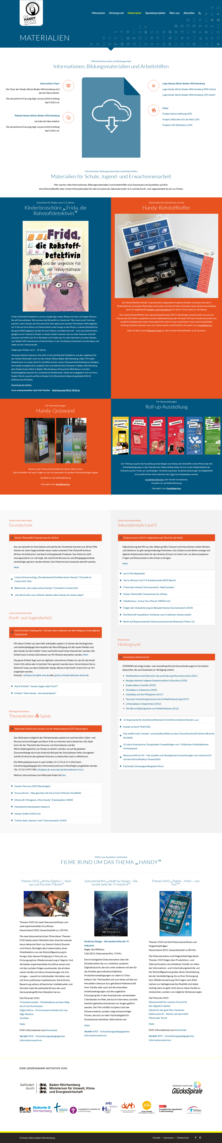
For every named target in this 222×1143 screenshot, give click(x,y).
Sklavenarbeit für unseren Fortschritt (168, 1001)
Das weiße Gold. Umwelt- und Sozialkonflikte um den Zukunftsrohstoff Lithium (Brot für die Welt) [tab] (169, 735)
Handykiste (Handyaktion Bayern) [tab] (32, 806)
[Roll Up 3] (162, 451)
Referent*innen (154, 330)
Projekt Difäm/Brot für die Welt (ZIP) (180, 119)
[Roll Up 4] (181, 451)
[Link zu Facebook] (195, 1137)
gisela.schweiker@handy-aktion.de (71, 675)
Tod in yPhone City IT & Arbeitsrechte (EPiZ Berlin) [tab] (149, 580)
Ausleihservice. (63, 484)
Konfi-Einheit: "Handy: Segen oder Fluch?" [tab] (36, 686)
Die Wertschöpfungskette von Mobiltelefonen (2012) (152, 708)
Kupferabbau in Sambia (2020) (141, 685)
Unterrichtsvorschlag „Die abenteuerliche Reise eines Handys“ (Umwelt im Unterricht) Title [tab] (52, 579)
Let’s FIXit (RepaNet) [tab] (134, 573)
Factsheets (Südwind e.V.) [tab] (136, 657)
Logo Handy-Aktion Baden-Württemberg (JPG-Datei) (188, 94)
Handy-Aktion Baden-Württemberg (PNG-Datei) (191, 89)
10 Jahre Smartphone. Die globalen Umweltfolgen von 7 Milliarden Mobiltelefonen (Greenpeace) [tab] (166, 746)
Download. (181, 1029)
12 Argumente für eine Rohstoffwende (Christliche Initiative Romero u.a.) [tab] (161, 719)
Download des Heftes (21, 385)
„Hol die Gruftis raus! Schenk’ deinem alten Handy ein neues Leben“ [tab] (49, 594)
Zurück (119, 435)
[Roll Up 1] (125, 451)
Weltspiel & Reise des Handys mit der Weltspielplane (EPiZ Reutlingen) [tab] (51, 728)
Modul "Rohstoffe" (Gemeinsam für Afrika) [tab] (36, 537)
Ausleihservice (205, 325)
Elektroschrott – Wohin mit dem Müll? (168, 1013)
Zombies (24, 1017)
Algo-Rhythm (27, 1014)
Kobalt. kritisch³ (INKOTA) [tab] (136, 726)
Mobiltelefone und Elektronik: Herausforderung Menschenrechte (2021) (162, 675)
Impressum (168, 1137)
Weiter (213, 435)
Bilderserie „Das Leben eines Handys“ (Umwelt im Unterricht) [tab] (46, 587)
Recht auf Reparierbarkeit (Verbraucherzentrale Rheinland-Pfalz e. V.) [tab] (159, 621)
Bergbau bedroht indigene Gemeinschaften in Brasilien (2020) (156, 680)
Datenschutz (183, 1137)
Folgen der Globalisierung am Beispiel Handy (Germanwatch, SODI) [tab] (158, 607)
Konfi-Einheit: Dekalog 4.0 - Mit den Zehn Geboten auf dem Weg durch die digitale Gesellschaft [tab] (57, 632)
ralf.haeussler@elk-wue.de (36, 675)
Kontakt (156, 1137)
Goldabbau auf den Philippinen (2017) (144, 694)
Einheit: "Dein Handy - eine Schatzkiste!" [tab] (35, 693)
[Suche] (199, 13)
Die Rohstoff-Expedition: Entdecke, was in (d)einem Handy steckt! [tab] (157, 614)
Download (51, 1030)
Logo (164, 89)
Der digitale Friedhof (159, 1005)
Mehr (16, 567)
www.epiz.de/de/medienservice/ (66, 769)
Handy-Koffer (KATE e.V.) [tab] (27, 813)
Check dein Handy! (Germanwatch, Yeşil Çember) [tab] (148, 587)
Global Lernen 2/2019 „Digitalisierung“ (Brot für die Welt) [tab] (153, 537)
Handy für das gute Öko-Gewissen (166, 1009)
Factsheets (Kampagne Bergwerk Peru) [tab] (143, 766)
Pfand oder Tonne (158, 1017)
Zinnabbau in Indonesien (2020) (141, 689)
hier (172, 474)
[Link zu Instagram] (200, 1137)
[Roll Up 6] (217, 451)
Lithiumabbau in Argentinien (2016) (143, 703)
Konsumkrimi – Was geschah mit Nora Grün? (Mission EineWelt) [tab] (47, 792)
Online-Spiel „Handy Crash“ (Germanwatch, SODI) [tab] (40, 820)
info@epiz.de (43, 769)
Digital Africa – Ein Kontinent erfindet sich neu (44, 1010)
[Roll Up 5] (199, 451)
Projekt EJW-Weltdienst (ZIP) (177, 125)
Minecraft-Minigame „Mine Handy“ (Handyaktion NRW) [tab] (43, 799)
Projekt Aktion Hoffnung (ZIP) (177, 113)
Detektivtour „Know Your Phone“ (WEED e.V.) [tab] (147, 600)
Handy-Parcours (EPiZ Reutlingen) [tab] (32, 786)
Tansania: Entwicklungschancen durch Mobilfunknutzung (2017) (157, 699)
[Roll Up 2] (144, 451)
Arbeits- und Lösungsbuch (159, 309)
